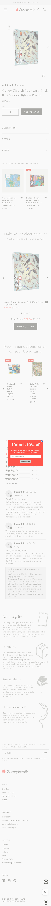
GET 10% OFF (25, 461)
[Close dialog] (42, 441)
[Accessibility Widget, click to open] (46, 882)
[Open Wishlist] (46, 902)
